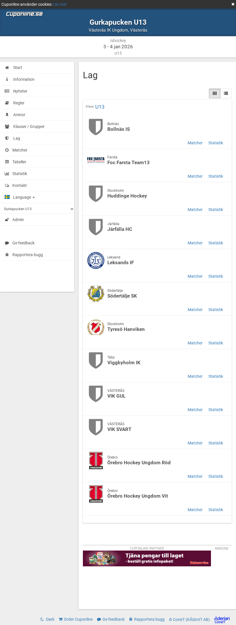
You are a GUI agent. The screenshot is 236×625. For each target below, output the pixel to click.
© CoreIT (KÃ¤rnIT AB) (190, 619)
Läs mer (59, 4)
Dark (49, 619)
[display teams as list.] (214, 93)
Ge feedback (23, 243)
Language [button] (22, 197)
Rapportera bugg (27, 254)
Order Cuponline (78, 619)
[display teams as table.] (226, 93)
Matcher (195, 143)
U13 (99, 107)
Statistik (215, 143)
